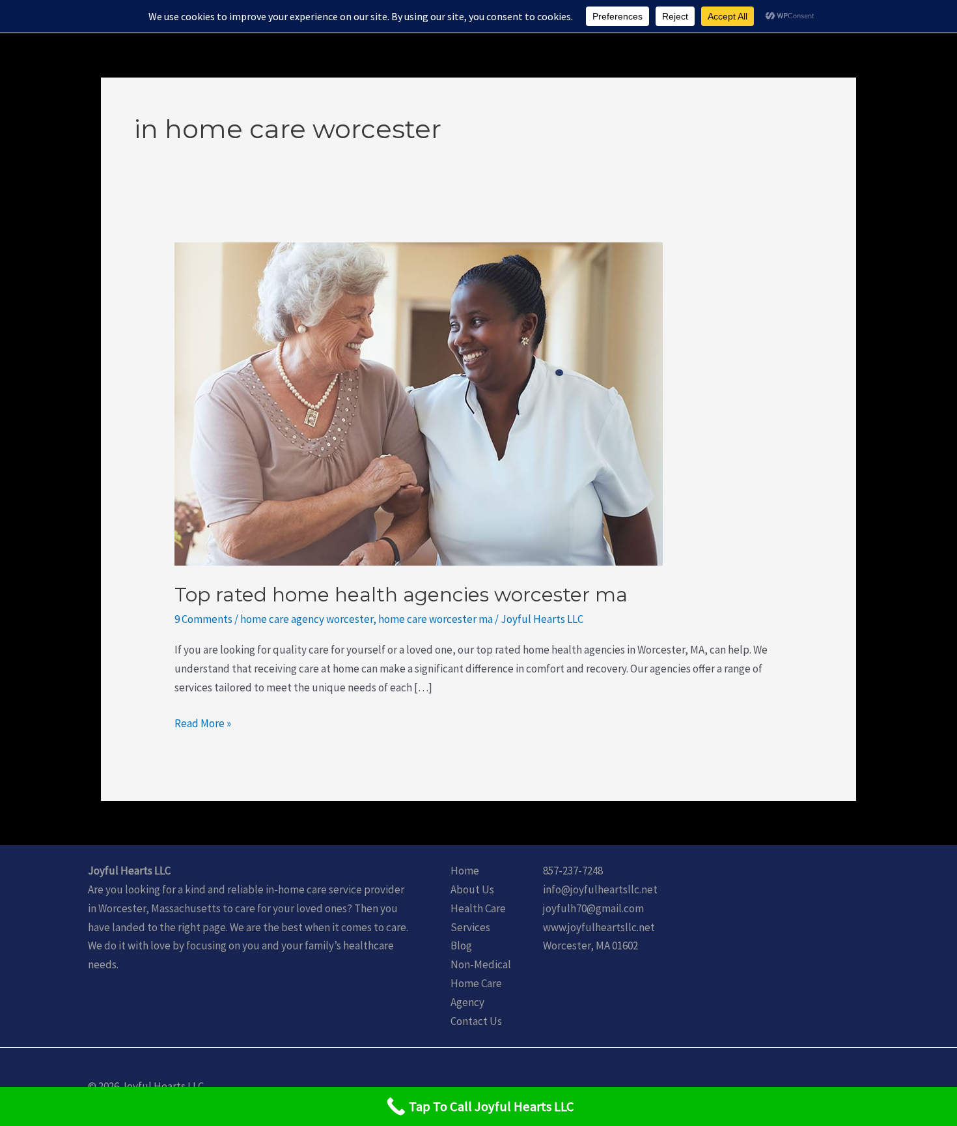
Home (465, 870)
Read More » (202, 722)
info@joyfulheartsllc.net (600, 889)
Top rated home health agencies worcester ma (401, 595)
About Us (472, 889)
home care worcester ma (435, 619)
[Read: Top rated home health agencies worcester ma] (418, 403)
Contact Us (476, 1021)
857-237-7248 (573, 870)
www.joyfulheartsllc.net (599, 927)
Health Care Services (478, 917)
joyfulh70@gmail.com (593, 908)
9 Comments (203, 619)
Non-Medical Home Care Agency (481, 983)
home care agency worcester (306, 619)
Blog (461, 945)
